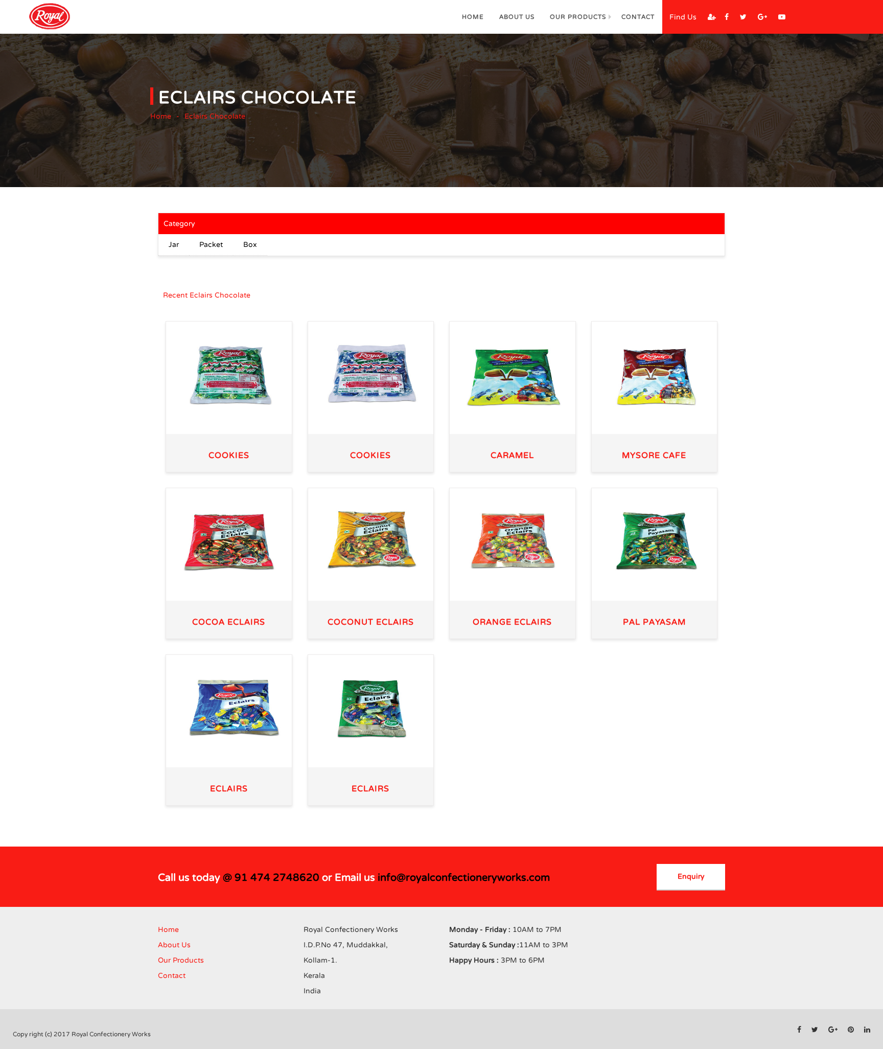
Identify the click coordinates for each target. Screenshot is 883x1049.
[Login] (712, 17)
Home (473, 16)
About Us (517, 16)
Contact (638, 16)
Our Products (578, 16)
